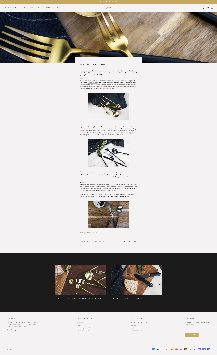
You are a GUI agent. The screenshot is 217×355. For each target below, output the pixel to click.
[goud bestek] (108, 106)
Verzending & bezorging (84, 328)
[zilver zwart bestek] (108, 214)
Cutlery (22, 8)
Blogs (48, 8)
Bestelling (80, 322)
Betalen (79, 325)
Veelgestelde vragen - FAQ (139, 322)
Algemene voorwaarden (138, 328)
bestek (104, 129)
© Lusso (9, 349)
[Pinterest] (15, 330)
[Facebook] (7, 330)
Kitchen (39, 8)
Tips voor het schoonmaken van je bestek (79, 298)
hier (85, 233)
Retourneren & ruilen (83, 331)
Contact (57, 8)
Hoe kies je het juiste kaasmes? (129, 298)
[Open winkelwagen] (212, 8)
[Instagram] (11, 330)
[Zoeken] (208, 8)
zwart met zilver (89, 196)
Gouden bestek (92, 83)
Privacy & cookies (136, 331)
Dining (31, 8)
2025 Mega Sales (10, 8)
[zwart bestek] (108, 153)
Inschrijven (192, 334)
